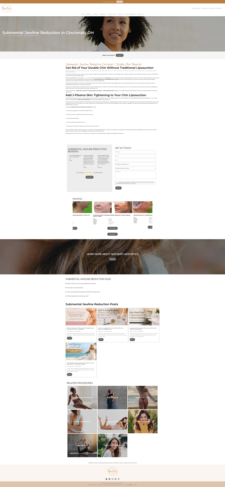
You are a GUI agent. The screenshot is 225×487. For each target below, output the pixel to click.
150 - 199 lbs (111, 222)
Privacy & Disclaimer (92, 484)
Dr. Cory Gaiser (86, 77)
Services (88, 14)
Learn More (119, 1)
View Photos (112, 228)
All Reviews (89, 177)
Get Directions (196, 8)
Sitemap (100, 484)
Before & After (112, 14)
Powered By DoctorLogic (130, 484)
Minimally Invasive (18, 35)
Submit (118, 187)
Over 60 (151, 217)
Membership (102, 14)
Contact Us (140, 14)
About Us (120, 14)
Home (82, 14)
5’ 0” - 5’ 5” (111, 221)
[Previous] (72, 205)
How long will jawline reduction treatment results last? (83, 292)
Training (95, 14)
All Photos (112, 234)
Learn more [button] (133, 183)
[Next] (152, 205)
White (110, 220)
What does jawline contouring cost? (78, 296)
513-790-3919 (204, 8)
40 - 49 (110, 218)
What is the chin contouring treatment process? (81, 283)
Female (110, 219)
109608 (150, 222)
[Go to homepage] (95, 8)
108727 (110, 223)
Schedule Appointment (215, 8)
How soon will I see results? (75, 287)
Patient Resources (130, 14)
